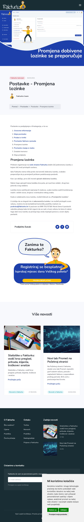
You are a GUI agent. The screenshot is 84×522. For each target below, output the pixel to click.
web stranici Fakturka (38, 165)
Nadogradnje (29, 438)
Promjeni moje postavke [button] (58, 514)
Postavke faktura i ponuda (25, 141)
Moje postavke (20, 134)
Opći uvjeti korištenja (23, 514)
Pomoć (15, 106)
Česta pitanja (9, 438)
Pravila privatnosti (39, 514)
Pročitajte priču (14, 380)
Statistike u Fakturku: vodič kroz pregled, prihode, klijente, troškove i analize (69, 430)
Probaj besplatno (42, 280)
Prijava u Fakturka (31, 442)
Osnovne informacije (22, 130)
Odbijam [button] (63, 510)
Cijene (6, 429)
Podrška (7, 434)
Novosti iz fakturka (16, 392)
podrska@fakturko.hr (19, 206)
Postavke (24, 106)
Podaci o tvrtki (20, 137)
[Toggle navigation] (80, 5)
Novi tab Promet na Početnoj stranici (68, 444)
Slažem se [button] (53, 510)
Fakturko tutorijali (17, 78)
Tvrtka (26, 425)
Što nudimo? (9, 425)
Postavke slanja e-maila (24, 148)
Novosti (27, 429)
